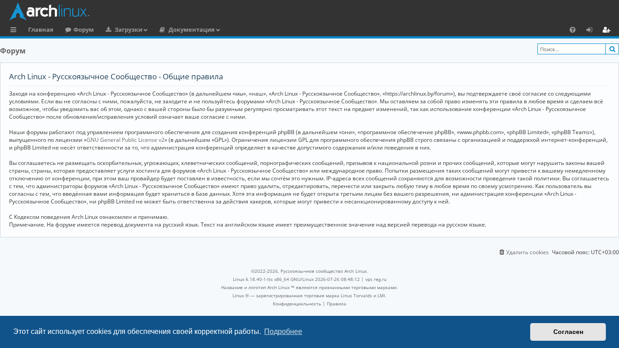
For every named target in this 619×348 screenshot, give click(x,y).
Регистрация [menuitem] (608, 30)
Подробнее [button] (283, 331)
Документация (192, 29)
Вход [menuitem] (592, 30)
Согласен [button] (568, 331)
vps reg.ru (376, 279)
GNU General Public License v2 (125, 140)
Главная (40, 29)
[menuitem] (573, 29)
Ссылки (15, 30)
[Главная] (312, 11)
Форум (83, 29)
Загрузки (128, 29)
